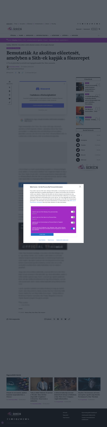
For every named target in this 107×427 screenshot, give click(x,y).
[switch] (73, 212)
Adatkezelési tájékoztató (62, 240)
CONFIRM (42, 234)
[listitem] (53, 208)
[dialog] (53, 213)
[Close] (80, 187)
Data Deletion (42, 240)
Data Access (51, 240)
